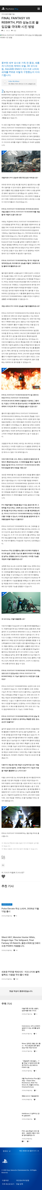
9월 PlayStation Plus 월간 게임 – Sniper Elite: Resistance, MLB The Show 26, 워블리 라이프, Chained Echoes (31, 1083)
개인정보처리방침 (22, 1180)
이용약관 (5, 1180)
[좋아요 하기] (15, 916)
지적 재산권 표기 (8, 1184)
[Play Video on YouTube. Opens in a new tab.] (36, 170)
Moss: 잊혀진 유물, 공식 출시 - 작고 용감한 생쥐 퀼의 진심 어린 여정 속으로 (31, 1045)
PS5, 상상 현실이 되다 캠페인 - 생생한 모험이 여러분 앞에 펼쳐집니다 (30, 1133)
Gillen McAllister (13, 81)
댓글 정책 (19, 1184)
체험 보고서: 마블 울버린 (30, 1096)
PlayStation (12, 9)
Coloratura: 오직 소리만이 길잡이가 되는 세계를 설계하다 (31, 1028)
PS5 (3, 865)
